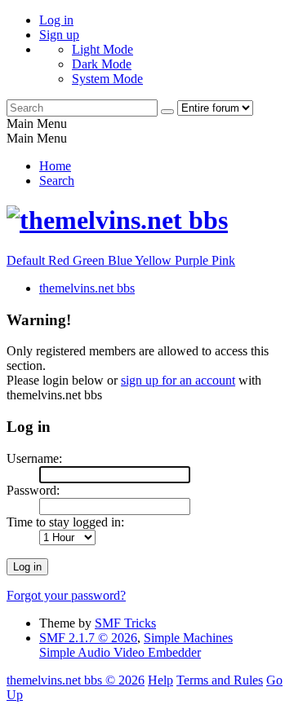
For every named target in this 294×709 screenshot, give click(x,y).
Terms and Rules (219, 680)
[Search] (167, 111)
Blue (121, 260)
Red (60, 260)
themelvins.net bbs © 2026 (76, 680)
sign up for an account (178, 380)
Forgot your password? (66, 595)
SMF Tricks (125, 623)
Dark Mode (101, 64)
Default (27, 260)
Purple (193, 260)
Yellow (155, 260)
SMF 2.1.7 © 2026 (88, 638)
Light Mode (102, 49)
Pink (223, 260)
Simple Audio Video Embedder (120, 652)
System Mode (107, 79)
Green (90, 260)
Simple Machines (188, 638)
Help (160, 680)
